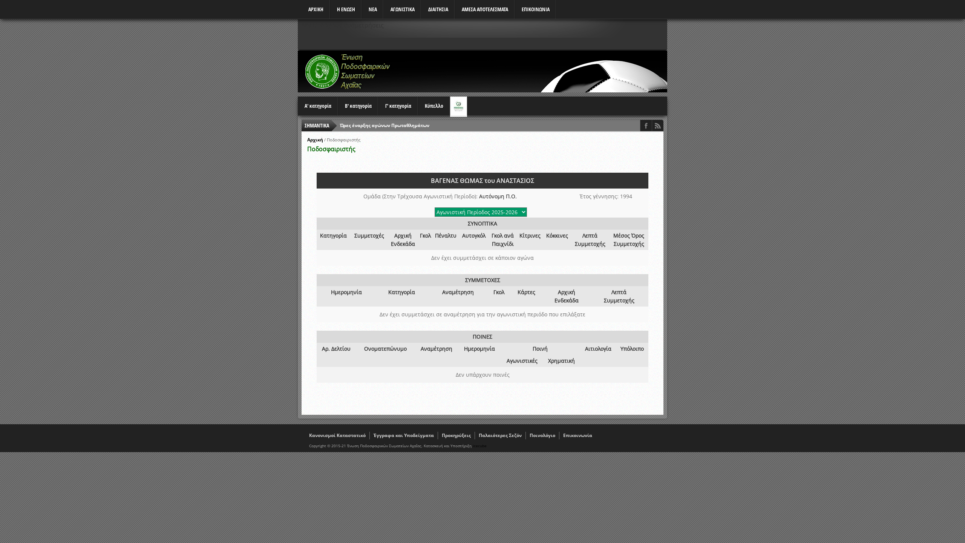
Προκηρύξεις (456, 435)
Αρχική (315, 140)
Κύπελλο (434, 105)
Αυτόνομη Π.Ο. (498, 196)
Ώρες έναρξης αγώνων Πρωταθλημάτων (384, 125)
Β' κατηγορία (358, 105)
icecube (480, 445)
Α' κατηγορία (318, 105)
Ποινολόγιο (542, 435)
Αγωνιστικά (403, 9)
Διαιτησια (438, 9)
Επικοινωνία (577, 435)
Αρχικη (315, 9)
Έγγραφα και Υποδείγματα (404, 435)
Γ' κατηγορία (398, 105)
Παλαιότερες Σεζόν (500, 435)
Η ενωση (346, 9)
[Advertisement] (530, 71)
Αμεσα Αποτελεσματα (485, 9)
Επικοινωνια (536, 9)
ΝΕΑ (373, 9)
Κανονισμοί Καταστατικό (337, 435)
